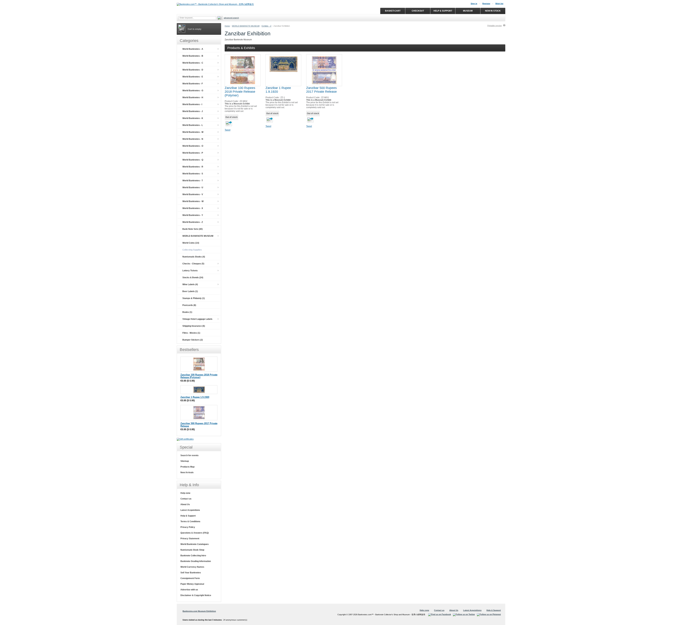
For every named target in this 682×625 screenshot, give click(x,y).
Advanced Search (231, 18)
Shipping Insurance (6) (193, 326)
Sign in (474, 3)
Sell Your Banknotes (190, 572)
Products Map (187, 467)
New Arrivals (187, 472)
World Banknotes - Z (192, 222)
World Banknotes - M (192, 132)
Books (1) (187, 312)
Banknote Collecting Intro (193, 555)
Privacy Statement (189, 538)
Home (227, 26)
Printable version (494, 26)
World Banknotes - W (193, 201)
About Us (185, 504)
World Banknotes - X (192, 208)
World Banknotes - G (192, 90)
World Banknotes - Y (192, 215)
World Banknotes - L (192, 125)
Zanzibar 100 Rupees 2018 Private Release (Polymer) (240, 91)
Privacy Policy (187, 527)
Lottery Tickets (190, 270)
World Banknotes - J (192, 111)
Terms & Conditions (190, 521)
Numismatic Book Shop (192, 550)
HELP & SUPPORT (443, 11)
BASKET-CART (392, 11)
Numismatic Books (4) (193, 257)
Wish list (499, 3)
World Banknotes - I (192, 104)
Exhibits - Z (266, 26)
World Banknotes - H (192, 97)
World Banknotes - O (192, 146)
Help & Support (188, 516)
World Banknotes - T (192, 180)
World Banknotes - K (192, 118)
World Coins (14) (190, 243)
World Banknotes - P (192, 153)
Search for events (189, 455)
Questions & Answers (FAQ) (194, 533)
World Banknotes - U (192, 187)
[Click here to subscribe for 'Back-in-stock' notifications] (228, 125)
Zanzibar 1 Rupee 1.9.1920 (194, 397)
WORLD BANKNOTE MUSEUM (245, 26)
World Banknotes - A (192, 49)
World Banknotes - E (192, 76)
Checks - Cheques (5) (193, 263)
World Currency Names (192, 567)
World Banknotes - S (192, 173)
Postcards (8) (189, 305)
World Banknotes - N (192, 139)
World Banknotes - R (192, 166)
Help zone (185, 493)
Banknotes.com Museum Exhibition (199, 611)
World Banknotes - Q (192, 160)
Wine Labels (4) (190, 284)
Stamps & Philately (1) (193, 298)
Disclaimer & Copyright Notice (195, 595)
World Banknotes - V (192, 194)
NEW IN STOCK (493, 11)
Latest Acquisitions (190, 510)
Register (486, 3)
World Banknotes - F (192, 83)
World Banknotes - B (192, 56)
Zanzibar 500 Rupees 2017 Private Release (321, 89)
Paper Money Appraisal (192, 584)
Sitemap (184, 461)
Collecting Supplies (192, 250)
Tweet (227, 130)
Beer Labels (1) (190, 291)
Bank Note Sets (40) (192, 229)
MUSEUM (468, 11)
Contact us (185, 499)
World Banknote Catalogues (194, 544)
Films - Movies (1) (191, 333)
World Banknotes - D (192, 70)
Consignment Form (190, 578)
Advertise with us (189, 589)
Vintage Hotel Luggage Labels (197, 319)
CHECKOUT (418, 11)
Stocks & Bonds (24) (192, 277)
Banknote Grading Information (195, 561)
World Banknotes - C (192, 63)
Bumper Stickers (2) (192, 340)
